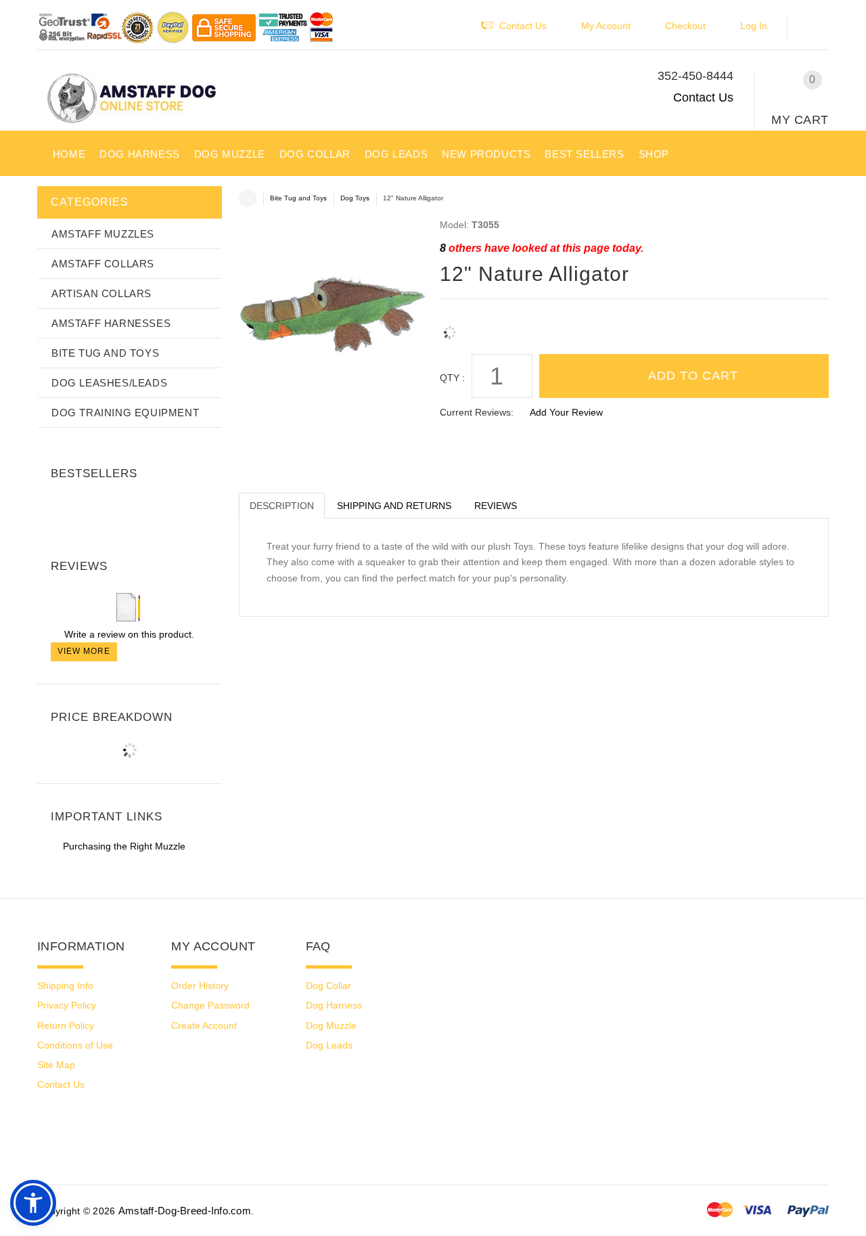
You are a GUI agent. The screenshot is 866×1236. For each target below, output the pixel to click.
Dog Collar (328, 985)
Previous (50, 501)
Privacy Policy (66, 1005)
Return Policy (65, 1025)
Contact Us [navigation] (523, 25)
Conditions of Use (75, 1045)
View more (84, 651)
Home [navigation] (247, 198)
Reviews (495, 505)
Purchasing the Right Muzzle (124, 846)
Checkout (685, 25)
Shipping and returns (394, 505)
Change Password (210, 1005)
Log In (753, 25)
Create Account (204, 1025)
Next (207, 501)
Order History (200, 985)
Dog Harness (334, 1005)
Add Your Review (566, 412)
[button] (815, 29)
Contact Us (703, 97)
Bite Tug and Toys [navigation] (298, 198)
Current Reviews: (477, 412)
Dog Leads (329, 1045)
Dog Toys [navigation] (354, 198)
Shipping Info (65, 985)
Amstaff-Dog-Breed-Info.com (184, 1210)
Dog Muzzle (331, 1025)
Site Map (56, 1064)
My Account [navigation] (606, 25)
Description (282, 505)
